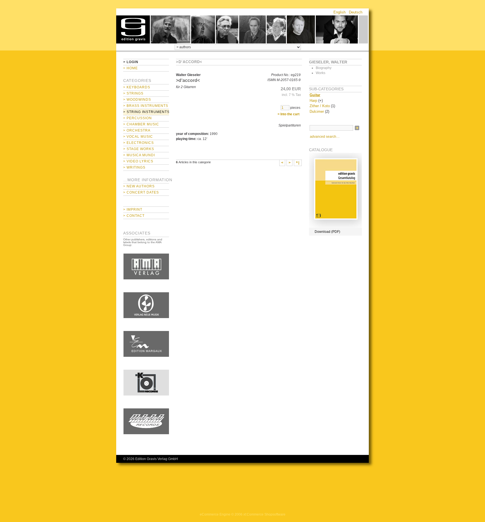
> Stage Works (138, 149)
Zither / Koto (320, 106)
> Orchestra (136, 130)
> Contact (134, 216)
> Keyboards (136, 87)
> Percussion (137, 118)
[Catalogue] (335, 227)
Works (320, 73)
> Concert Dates (141, 192)
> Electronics (138, 143)
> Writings (134, 167)
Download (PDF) (327, 232)
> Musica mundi (139, 155)
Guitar (315, 95)
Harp (313, 100)
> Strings (133, 93)
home (133, 29)
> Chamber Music (141, 124)
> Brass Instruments (145, 106)
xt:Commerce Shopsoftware (264, 514)
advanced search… (325, 137)
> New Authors (139, 186)
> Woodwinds (137, 100)
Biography (323, 68)
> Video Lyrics (138, 161)
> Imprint (132, 209)
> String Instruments (146, 112)
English (339, 12)
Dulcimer (317, 111)
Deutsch (355, 12)
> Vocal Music (138, 137)
